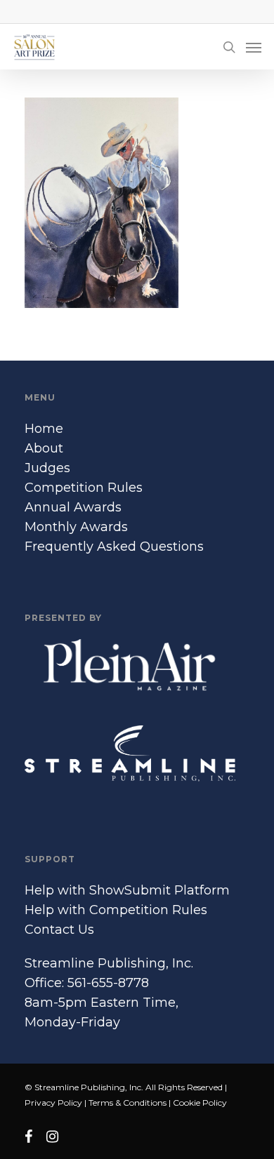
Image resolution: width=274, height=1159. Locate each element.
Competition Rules (84, 487)
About (44, 448)
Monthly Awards (76, 527)
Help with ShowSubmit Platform (127, 890)
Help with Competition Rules (116, 910)
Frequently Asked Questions (114, 546)
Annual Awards (73, 507)
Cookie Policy (200, 1102)
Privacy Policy (53, 1102)
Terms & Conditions (128, 1102)
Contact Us (59, 929)
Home (44, 428)
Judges (47, 468)
